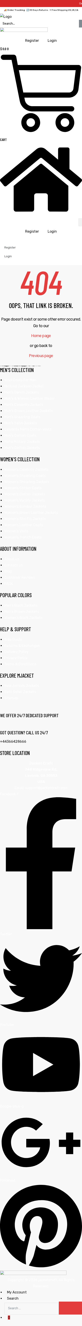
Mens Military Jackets (22, 442)
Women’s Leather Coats (23, 525)
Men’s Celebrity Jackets (23, 405)
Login (52, 231)
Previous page (41, 355)
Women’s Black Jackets (23, 618)
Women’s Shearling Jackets (26, 482)
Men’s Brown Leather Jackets (28, 411)
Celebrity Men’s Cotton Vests (27, 429)
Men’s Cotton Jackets (22, 448)
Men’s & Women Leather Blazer (29, 398)
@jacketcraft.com (53, 788)
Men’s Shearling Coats (22, 417)
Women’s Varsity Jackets (24, 500)
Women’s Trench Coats (23, 537)
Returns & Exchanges (22, 646)
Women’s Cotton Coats (23, 488)
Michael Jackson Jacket (24, 386)
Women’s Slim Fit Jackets (25, 519)
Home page (41, 335)
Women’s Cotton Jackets (24, 494)
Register (32, 231)
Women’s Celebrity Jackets (26, 469)
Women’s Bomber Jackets (25, 506)
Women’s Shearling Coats (25, 476)
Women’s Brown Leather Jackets (31, 513)
